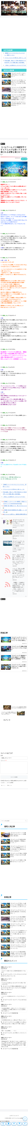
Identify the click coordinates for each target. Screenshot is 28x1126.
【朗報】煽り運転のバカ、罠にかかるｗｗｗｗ (15, 505)
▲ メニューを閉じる (4, 1121)
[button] (26, 821)
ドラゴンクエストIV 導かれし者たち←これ (15, 57)
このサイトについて (14, 1115)
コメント (3, 760)
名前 (2, 755)
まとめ (3, 143)
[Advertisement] (14, 35)
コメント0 (24, 159)
